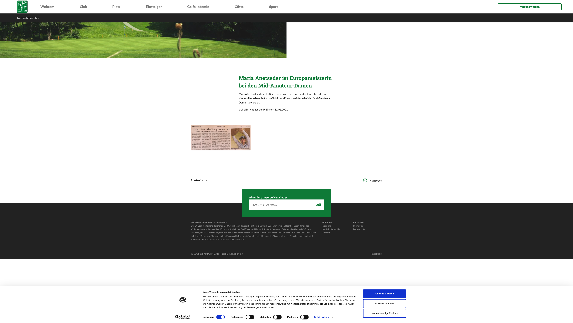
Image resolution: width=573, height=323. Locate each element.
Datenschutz (359, 229)
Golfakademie (198, 7)
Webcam (47, 7)
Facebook (376, 253)
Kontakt (326, 232)
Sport (273, 7)
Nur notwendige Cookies (385, 313)
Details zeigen (321, 317)
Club (83, 7)
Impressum (358, 225)
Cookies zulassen (384, 293)
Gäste (239, 7)
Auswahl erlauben (384, 303)
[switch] (250, 317)
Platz (116, 7)
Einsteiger (154, 7)
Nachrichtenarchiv (28, 18)
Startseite (196, 180)
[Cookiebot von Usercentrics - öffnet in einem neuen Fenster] (183, 317)
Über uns (326, 225)
